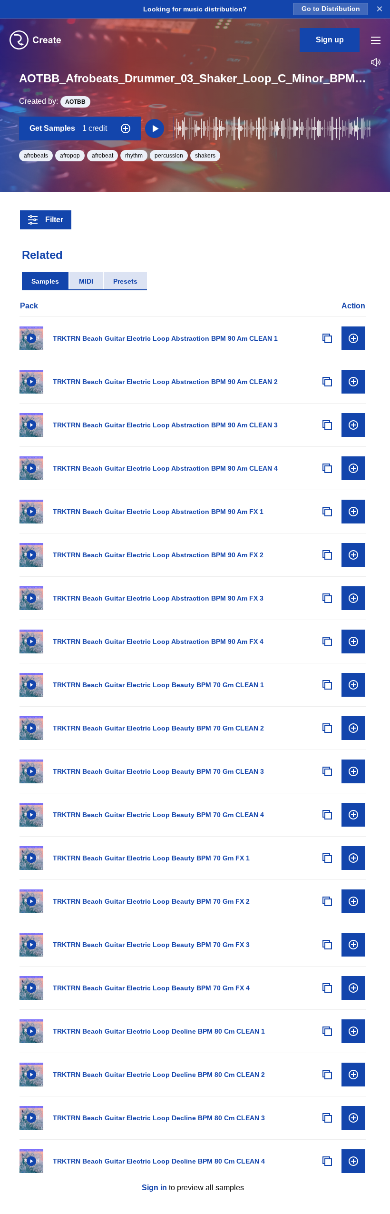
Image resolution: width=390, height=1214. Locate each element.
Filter (54, 220)
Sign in (154, 1188)
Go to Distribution (331, 8)
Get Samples (68, 128)
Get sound (353, 338)
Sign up (330, 40)
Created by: (52, 101)
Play (31, 338)
